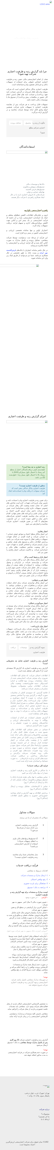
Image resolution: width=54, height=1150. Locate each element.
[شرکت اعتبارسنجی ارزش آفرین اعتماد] (46, 4)
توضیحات (23, 647)
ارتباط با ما (45, 1119)
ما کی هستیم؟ (43, 1117)
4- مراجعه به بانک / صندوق (37, 887)
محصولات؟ (45, 1114)
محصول (28, 123)
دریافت (13, 647)
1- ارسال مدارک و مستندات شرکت (34, 875)
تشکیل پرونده (16, 123)
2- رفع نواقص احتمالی (39, 879)
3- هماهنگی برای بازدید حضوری (36, 883)
